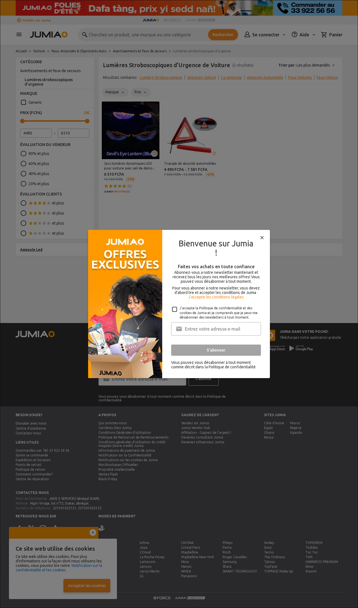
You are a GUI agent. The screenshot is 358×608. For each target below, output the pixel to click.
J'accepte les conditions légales (216, 297)
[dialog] (179, 304)
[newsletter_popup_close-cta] (262, 237)
